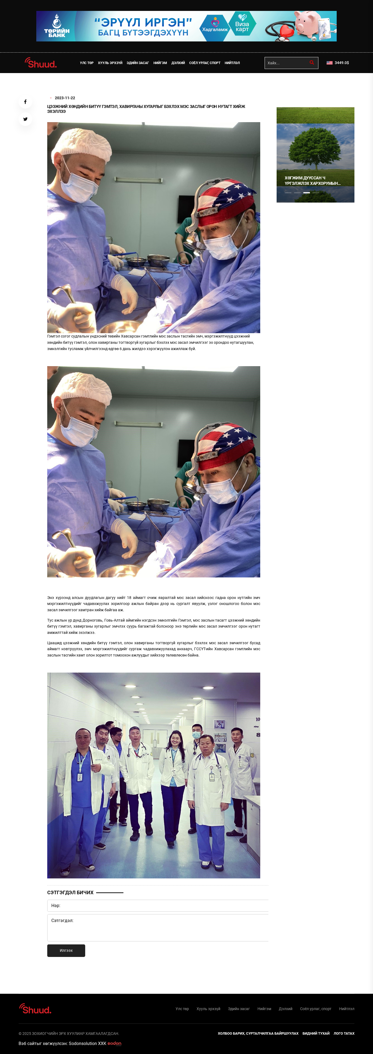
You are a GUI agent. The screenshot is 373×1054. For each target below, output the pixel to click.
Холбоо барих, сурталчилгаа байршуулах (258, 1033)
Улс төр (87, 63)
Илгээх (66, 950)
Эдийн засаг (138, 63)
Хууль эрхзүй (110, 63)
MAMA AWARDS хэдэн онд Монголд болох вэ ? (312, 181)
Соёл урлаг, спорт (204, 63)
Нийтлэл (232, 63)
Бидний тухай (316, 1033)
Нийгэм (160, 63)
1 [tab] (288, 85)
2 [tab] (297, 192)
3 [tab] (306, 192)
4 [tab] (316, 192)
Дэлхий (178, 63)
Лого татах (344, 1033)
